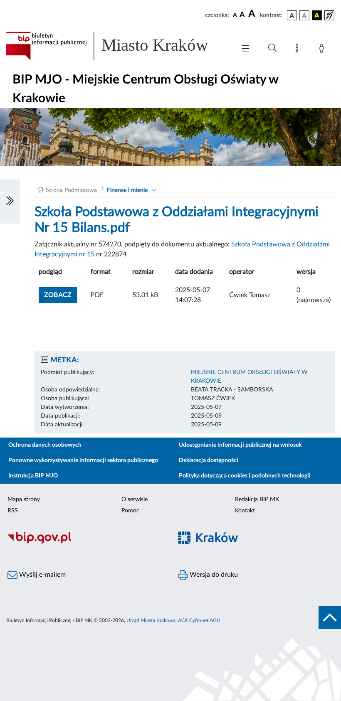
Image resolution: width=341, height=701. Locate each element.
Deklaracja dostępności (208, 460)
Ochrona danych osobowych (45, 445)
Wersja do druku (213, 574)
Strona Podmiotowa (71, 190)
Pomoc (130, 511)
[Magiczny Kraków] (256, 542)
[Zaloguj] (323, 50)
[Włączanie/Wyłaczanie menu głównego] (245, 49)
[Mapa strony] (298, 50)
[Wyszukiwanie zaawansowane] (272, 48)
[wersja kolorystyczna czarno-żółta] (316, 15)
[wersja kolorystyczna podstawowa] (292, 15)
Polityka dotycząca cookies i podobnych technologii (245, 476)
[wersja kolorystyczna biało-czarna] (304, 15)
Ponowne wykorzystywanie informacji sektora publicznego (83, 460)
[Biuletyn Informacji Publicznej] (85, 542)
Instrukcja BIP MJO (33, 476)
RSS (12, 511)
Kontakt (245, 511)
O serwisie (134, 499)
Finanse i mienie (127, 190)
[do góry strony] (330, 617)
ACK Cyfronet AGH (199, 620)
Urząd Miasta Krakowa (150, 620)
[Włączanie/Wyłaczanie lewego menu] (10, 202)
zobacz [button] (60, 294)
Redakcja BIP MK (257, 499)
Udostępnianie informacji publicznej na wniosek (240, 445)
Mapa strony (23, 499)
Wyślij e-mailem (41, 574)
